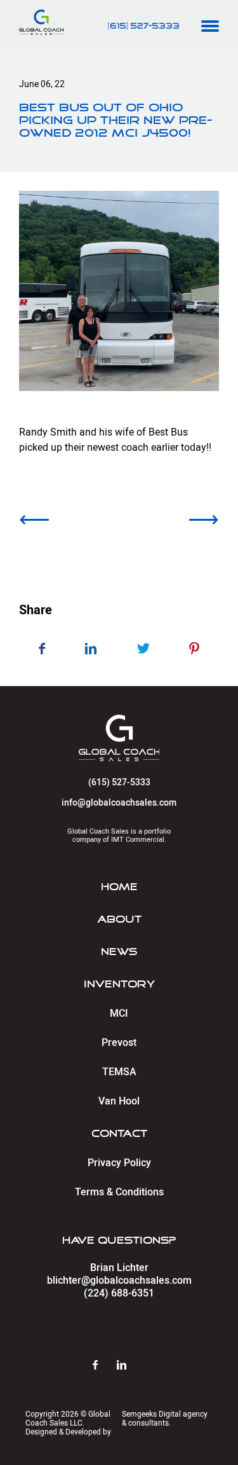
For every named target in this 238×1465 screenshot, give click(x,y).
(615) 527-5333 (144, 27)
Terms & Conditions (119, 1192)
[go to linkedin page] (131, 1366)
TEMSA (119, 1072)
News (119, 952)
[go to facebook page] (105, 1366)
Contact (119, 1134)
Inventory (119, 984)
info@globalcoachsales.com (119, 802)
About (119, 919)
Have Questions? (119, 1240)
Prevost (119, 1043)
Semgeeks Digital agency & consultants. (165, 1418)
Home (119, 887)
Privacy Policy (119, 1163)
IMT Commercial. (138, 840)
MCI (119, 1013)
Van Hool (119, 1101)
